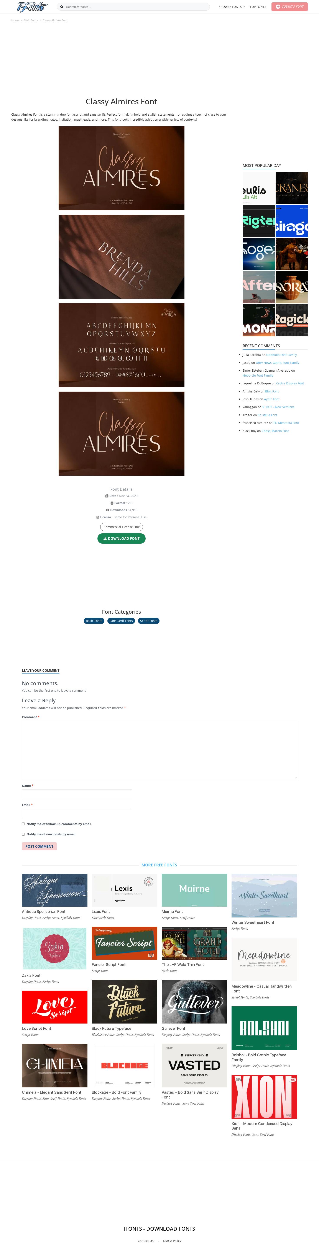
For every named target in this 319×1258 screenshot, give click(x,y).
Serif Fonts (187, 918)
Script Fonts (148, 621)
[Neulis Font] (259, 188)
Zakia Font (31, 975)
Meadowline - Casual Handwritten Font (262, 988)
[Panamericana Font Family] (292, 254)
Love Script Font (36, 1028)
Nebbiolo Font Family (281, 355)
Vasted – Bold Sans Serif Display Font (190, 1094)
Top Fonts (258, 7)
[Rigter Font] (259, 221)
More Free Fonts (159, 864)
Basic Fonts (30, 20)
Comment (30, 717)
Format (119, 503)
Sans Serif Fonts (121, 621)
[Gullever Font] (194, 1002)
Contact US (146, 1241)
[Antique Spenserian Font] (54, 890)
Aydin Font (272, 399)
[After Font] (259, 287)
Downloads (118, 510)
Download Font (124, 538)
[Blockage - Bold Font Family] (124, 1065)
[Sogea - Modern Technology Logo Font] (259, 254)
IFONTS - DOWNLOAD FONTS (159, 1228)
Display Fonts (31, 918)
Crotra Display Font (290, 383)
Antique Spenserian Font (44, 911)
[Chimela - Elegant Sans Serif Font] (54, 1065)
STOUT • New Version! (278, 407)
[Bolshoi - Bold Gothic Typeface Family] (264, 1028)
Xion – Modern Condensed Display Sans (262, 1126)
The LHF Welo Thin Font (183, 964)
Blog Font (272, 391)
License (105, 517)
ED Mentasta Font (286, 423)
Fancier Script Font (109, 964)
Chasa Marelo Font (275, 431)
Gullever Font (173, 1028)
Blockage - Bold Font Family (116, 1092)
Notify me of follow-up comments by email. (59, 824)
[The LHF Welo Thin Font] (194, 943)
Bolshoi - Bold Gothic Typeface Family (259, 1057)
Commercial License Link (122, 527)
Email (27, 805)
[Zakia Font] (54, 949)
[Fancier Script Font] (124, 943)
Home (15, 20)
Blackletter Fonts (103, 1034)
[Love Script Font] (54, 1007)
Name (27, 786)
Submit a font (292, 6)
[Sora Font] (292, 287)
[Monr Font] (259, 320)
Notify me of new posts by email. (51, 834)
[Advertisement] (121, 61)
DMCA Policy (172, 1241)
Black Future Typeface (111, 1028)
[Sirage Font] (292, 221)
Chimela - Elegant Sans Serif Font (51, 1092)
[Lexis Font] (124, 890)
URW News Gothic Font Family (277, 363)
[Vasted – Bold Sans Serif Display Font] (194, 1065)
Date (112, 496)
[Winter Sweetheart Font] (264, 895)
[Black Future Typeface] (124, 1002)
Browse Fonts (230, 7)
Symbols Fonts (70, 918)
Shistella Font (267, 415)
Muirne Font (172, 911)
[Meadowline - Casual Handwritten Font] (264, 959)
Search (62, 7)
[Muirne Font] (194, 890)
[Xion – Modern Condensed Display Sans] (264, 1097)
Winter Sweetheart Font (253, 922)
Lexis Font (101, 911)
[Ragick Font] (292, 320)
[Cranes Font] (292, 188)
